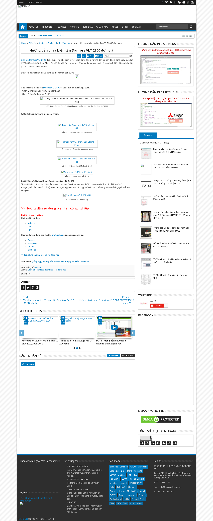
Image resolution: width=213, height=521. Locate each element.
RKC (135, 475)
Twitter (166, 2)
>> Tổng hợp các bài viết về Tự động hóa (40, 255)
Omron (31, 247)
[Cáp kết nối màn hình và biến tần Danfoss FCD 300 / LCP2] (115, 327)
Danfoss (31, 240)
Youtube (184, 2)
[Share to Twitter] (29, 335)
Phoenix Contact (136, 479)
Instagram (171, 2)
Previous (132, 333)
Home (23, 27)
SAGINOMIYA (136, 483)
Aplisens (138, 471)
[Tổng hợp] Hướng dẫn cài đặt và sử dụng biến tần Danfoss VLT (62, 261)
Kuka (112, 487)
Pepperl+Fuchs (138, 499)
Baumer (142, 495)
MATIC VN (23, 519)
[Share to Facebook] (25, 335)
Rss (192, 2)
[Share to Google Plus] (32, 335)
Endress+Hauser (117, 491)
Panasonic (114, 479)
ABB (124, 487)
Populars (148, 135)
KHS (132, 503)
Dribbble (188, 2)
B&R (123, 471)
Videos (115, 27)
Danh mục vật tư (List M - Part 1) (154, 143)
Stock (125, 27)
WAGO (133, 467)
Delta (129, 471)
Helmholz (123, 483)
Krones (121, 495)
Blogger (113, 355)
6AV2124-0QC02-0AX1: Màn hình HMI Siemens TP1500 (60, 36)
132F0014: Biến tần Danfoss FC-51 (77, 340)
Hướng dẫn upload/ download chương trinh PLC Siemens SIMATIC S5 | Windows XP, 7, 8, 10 (172, 215)
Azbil (142, 491)
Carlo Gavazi (116, 499)
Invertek (113, 483)
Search (191, 26)
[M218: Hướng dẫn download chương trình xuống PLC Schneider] (41, 327)
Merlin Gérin (132, 491)
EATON (113, 495)
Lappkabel (132, 495)
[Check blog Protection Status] (161, 423)
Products (47, 27)
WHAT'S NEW (102, 27)
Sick (118, 487)
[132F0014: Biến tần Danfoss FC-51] (78, 327)
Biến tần (31, 223)
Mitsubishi (32, 243)
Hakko (126, 499)
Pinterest (179, 2)
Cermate (132, 487)
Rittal (112, 503)
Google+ (32, 287)
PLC (30, 227)
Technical (88, 27)
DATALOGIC (122, 503)
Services (62, 27)
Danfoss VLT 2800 (51, 88)
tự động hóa (57, 235)
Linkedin (175, 2)
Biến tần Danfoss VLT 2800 (33, 60)
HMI (29, 230)
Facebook (162, 2)
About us (33, 27)
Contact (136, 27)
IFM (129, 475)
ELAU (124, 479)
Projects (74, 27)
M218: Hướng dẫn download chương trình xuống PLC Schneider (38, 342)
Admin (38, 267)
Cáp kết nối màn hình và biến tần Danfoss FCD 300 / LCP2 (114, 342)
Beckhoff (124, 467)
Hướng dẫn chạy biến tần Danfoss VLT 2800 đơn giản (72, 50)
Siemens (32, 250)
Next (21, 333)
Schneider (114, 471)
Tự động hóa (60, 270)
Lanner (139, 503)
